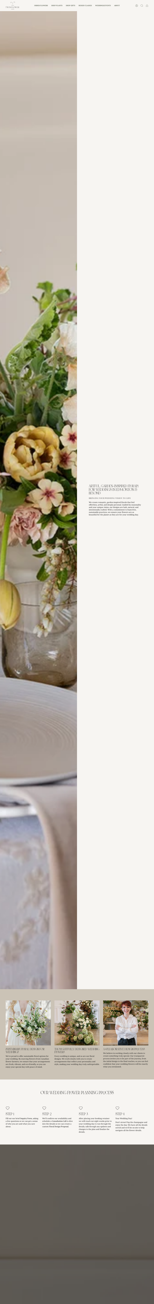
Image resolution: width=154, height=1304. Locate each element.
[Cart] (147, 6)
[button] (41, 5)
